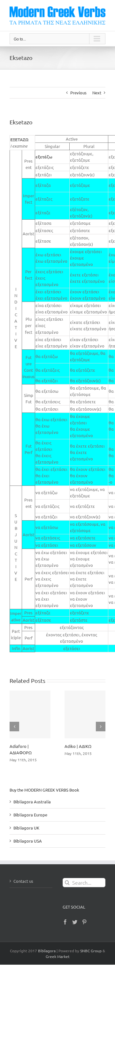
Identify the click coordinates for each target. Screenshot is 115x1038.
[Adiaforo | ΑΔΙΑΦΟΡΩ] (30, 714)
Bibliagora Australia (32, 801)
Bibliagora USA (27, 841)
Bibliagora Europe (30, 814)
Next (96, 92)
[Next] (100, 726)
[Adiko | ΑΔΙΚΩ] (85, 714)
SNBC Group (91, 950)
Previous (78, 92)
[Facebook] (65, 922)
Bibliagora (47, 950)
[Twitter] (74, 922)
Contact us (23, 881)
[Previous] (14, 726)
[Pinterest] (84, 922)
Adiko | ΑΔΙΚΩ (78, 746)
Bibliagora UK (26, 827)
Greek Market (58, 956)
